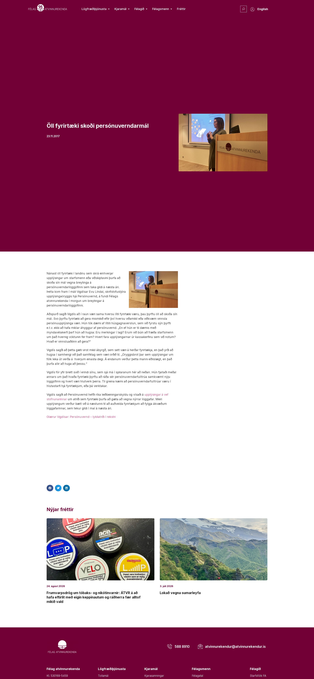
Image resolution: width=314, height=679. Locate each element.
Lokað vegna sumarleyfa (180, 593)
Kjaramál (120, 9)
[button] (50, 488)
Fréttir (181, 9)
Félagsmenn (160, 9)
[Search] (243, 9)
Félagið (139, 9)
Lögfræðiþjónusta (94, 9)
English (262, 9)
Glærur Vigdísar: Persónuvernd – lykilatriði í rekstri (81, 416)
